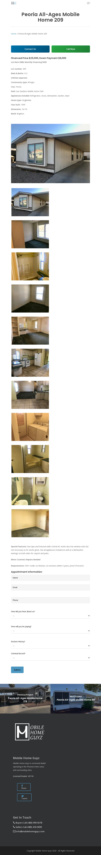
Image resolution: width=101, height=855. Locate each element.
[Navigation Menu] (88, 3)
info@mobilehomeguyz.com (30, 831)
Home (13, 33)
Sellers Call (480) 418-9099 (28, 827)
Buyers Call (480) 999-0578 (28, 822)
